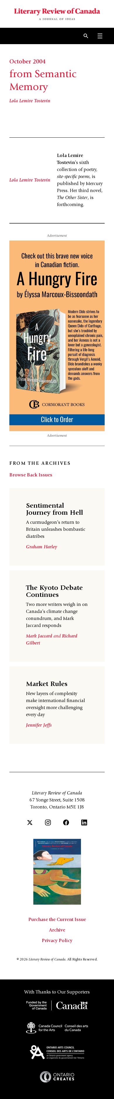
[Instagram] (48, 822)
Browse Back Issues (30, 475)
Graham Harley (41, 547)
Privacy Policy (57, 941)
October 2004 (27, 62)
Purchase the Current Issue (57, 919)
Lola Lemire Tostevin (29, 101)
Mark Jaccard (39, 636)
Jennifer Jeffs (39, 725)
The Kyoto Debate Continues (54, 592)
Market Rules (47, 684)
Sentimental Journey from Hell (54, 510)
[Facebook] (66, 822)
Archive (57, 930)
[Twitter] (29, 822)
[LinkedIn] (84, 822)
